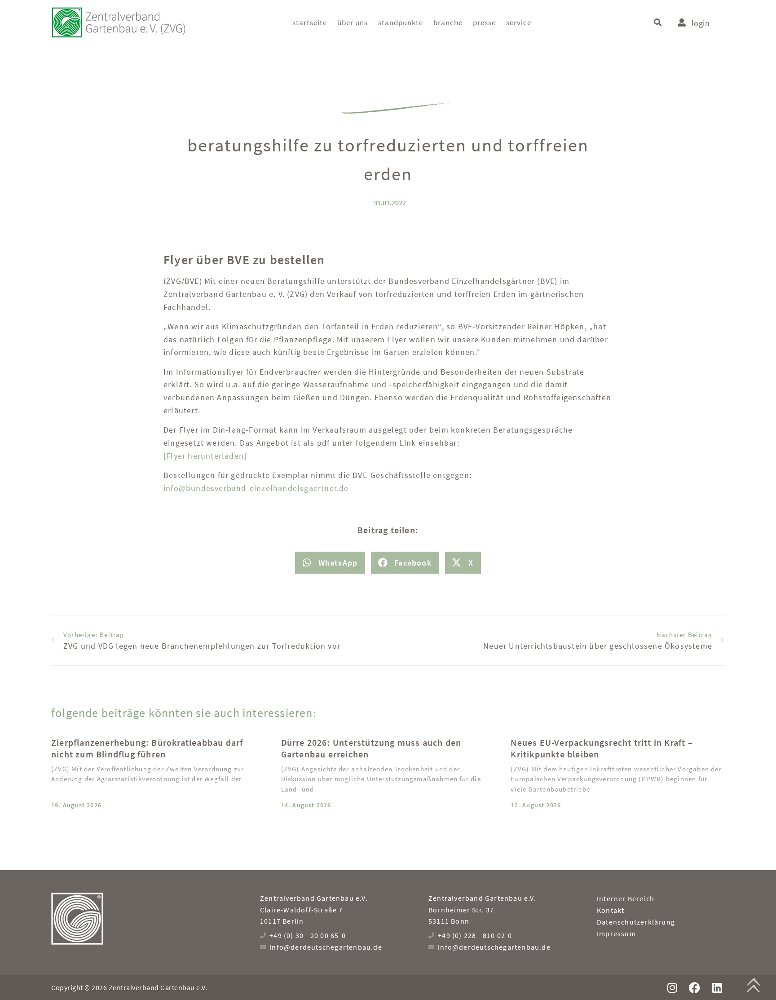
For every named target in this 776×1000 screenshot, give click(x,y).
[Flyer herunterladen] (205, 456)
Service (518, 22)
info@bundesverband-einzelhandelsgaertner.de (256, 488)
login (701, 23)
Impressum (616, 933)
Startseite (309, 22)
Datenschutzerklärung (636, 921)
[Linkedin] (717, 988)
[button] (658, 23)
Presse (484, 22)
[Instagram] (672, 988)
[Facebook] (694, 988)
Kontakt (610, 910)
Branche (448, 22)
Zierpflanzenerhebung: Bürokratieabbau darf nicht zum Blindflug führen (147, 748)
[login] (682, 22)
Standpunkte (400, 22)
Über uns (352, 22)
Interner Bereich (625, 898)
